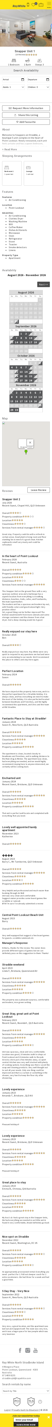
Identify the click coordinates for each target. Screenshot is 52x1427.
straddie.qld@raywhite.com (16, 1378)
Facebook (20, 1350)
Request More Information (28, 108)
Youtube (35, 1350)
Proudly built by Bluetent (25, 1409)
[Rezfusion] (40, 1401)
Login (7, 1409)
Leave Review (38, 490)
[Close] (30, 442)
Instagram (28, 1350)
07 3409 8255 (8, 1375)
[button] (26, 1420)
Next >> (43, 284)
